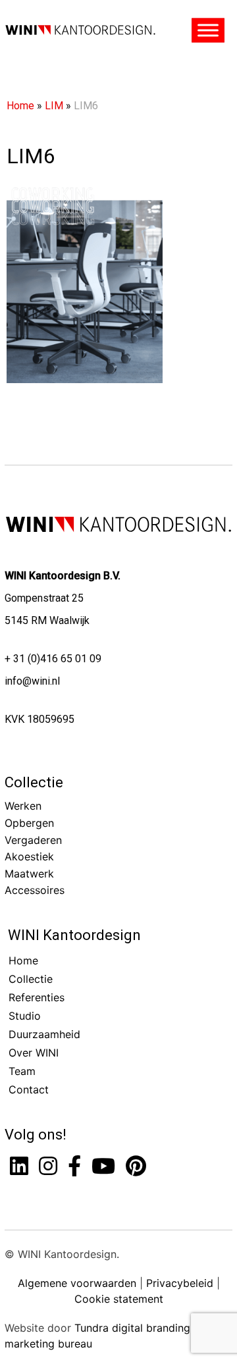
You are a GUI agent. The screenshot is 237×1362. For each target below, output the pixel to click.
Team (22, 1071)
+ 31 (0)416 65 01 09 (53, 658)
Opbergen (29, 822)
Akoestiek (29, 856)
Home (20, 105)
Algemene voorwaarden (77, 1283)
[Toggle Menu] (208, 30)
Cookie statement (118, 1298)
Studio (25, 1015)
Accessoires (35, 890)
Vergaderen (33, 840)
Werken (23, 805)
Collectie (34, 782)
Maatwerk (29, 873)
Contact (29, 1089)
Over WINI (34, 1052)
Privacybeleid (179, 1283)
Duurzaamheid (44, 1034)
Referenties (37, 997)
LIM (54, 105)
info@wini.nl (32, 681)
